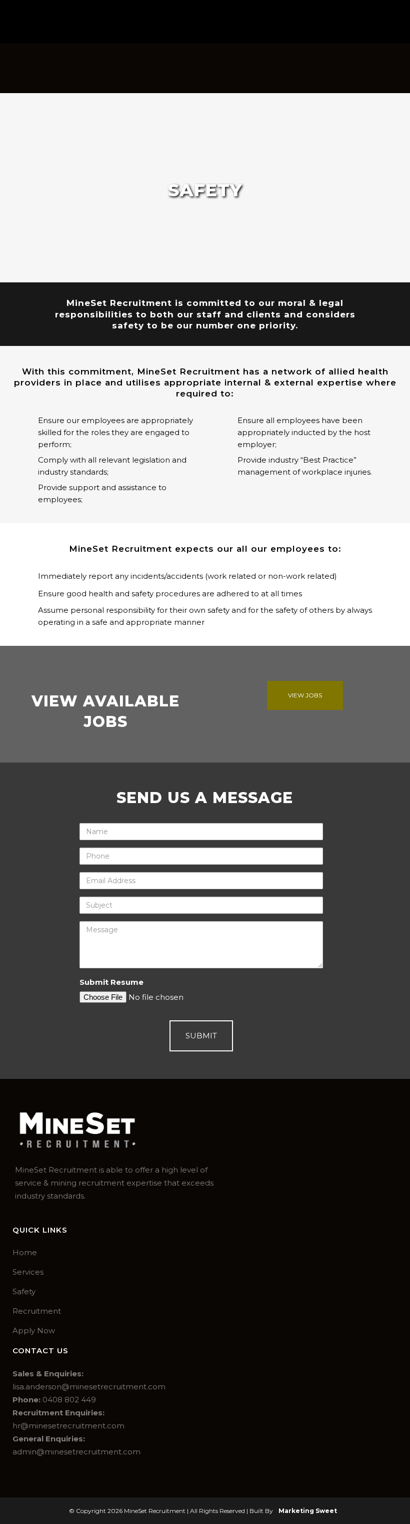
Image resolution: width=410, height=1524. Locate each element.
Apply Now (33, 1330)
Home (24, 1252)
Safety (24, 1291)
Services (28, 1272)
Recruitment (36, 1311)
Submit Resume (112, 982)
